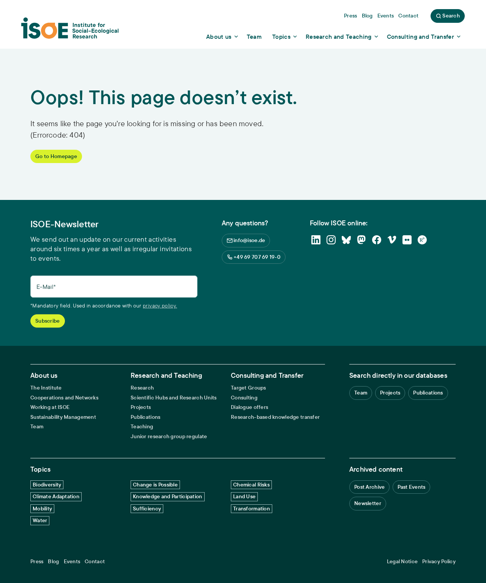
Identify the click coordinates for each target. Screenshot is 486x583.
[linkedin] (316, 240)
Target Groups (248, 388)
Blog (53, 561)
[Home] (69, 30)
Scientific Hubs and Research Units (174, 397)
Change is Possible (155, 484)
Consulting (244, 397)
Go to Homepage (56, 156)
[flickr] (407, 240)
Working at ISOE (49, 407)
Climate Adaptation (56, 496)
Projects (141, 407)
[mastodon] (361, 240)
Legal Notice (402, 561)
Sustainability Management (63, 417)
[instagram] (331, 240)
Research (142, 388)
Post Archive (369, 486)
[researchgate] (422, 240)
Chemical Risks (251, 484)
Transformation (251, 508)
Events (72, 561)
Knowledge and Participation (167, 496)
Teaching (142, 426)
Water (40, 520)
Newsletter (367, 503)
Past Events (411, 486)
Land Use (244, 496)
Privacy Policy (439, 561)
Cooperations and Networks (64, 397)
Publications (145, 417)
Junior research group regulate (169, 436)
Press (36, 561)
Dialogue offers (249, 407)
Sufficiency (147, 508)
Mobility (42, 508)
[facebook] (377, 240)
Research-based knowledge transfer (275, 417)
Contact (95, 561)
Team (36, 426)
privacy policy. (160, 305)
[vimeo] (392, 240)
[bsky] (346, 240)
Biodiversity (47, 484)
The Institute (46, 388)
